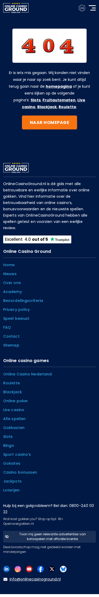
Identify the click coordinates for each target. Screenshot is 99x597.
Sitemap (11, 345)
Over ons (12, 282)
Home (9, 265)
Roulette (67, 106)
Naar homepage (49, 122)
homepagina (59, 86)
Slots (36, 100)
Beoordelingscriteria (23, 300)
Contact (11, 336)
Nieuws (10, 273)
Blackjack (47, 106)
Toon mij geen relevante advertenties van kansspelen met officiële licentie (52, 536)
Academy (12, 291)
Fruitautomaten (59, 100)
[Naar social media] (6, 569)
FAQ (7, 327)
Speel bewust (16, 318)
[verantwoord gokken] (82, 8)
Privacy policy (16, 309)
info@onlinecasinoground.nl (35, 579)
